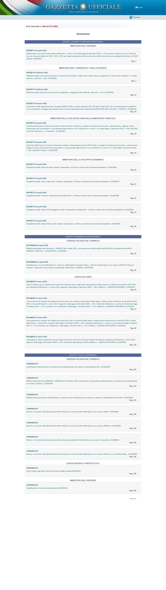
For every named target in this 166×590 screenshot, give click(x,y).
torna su (133, 498)
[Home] (83, 7)
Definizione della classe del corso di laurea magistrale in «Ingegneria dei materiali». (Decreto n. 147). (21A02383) (81, 93)
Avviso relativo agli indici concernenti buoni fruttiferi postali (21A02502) (81, 472)
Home (141, 7)
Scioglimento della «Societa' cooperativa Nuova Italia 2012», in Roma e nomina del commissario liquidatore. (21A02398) (81, 197)
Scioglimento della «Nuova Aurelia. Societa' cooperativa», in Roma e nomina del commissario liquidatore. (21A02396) (81, 168)
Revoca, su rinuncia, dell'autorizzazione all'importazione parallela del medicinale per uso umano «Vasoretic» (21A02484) (81, 441)
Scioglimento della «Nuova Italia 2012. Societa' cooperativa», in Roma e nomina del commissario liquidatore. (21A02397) (81, 183)
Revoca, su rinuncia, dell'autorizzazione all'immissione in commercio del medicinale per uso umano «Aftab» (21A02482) (81, 413)
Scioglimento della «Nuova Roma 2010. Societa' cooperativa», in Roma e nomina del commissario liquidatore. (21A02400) (81, 225)
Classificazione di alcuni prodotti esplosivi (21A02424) (81, 489)
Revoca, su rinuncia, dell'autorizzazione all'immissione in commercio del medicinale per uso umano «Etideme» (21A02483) (81, 427)
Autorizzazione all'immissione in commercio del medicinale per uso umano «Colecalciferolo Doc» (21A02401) (81, 368)
